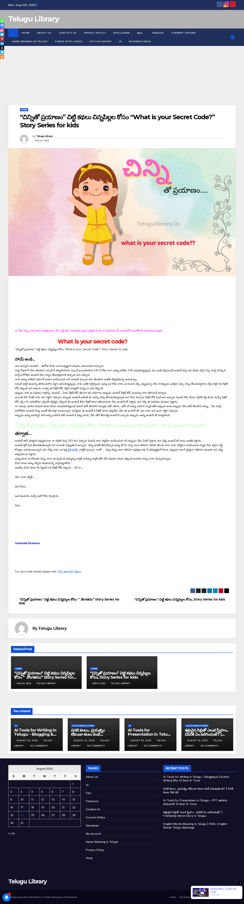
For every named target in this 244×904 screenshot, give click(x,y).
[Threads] (2, 48)
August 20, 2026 (141, 740)
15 (73, 799)
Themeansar (70, 897)
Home (26, 32)
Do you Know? (101, 41)
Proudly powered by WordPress (25, 897)
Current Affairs (95, 817)
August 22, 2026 (27, 740)
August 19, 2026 (197, 740)
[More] (2, 57)
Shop (89, 858)
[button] (227, 37)
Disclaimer (121, 32)
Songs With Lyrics (68, 41)
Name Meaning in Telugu (102, 841)
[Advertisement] (107, 80)
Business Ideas (140, 41)
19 (42, 807)
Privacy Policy (95, 32)
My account (93, 833)
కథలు (140, 32)
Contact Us (68, 32)
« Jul (11, 833)
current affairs (183, 32)
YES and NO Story (69, 571)
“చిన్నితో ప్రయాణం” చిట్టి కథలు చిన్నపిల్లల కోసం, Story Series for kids (179, 599)
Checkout (92, 801)
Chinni (24, 110)
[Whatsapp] (2, 21)
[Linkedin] (2, 43)
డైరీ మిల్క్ (72, 449)
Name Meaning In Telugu (29, 41)
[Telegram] (2, 52)
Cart (88, 793)
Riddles (158, 32)
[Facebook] (2, 25)
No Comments (39, 745)
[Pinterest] (2, 39)
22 (73, 807)
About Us (44, 32)
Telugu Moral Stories (83, 726)
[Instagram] (2, 30)
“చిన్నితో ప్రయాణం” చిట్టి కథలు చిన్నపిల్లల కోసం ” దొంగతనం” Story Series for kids (69, 601)
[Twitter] (2, 34)
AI (120, 41)
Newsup (56, 897)
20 (53, 807)
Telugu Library (33, 18)
